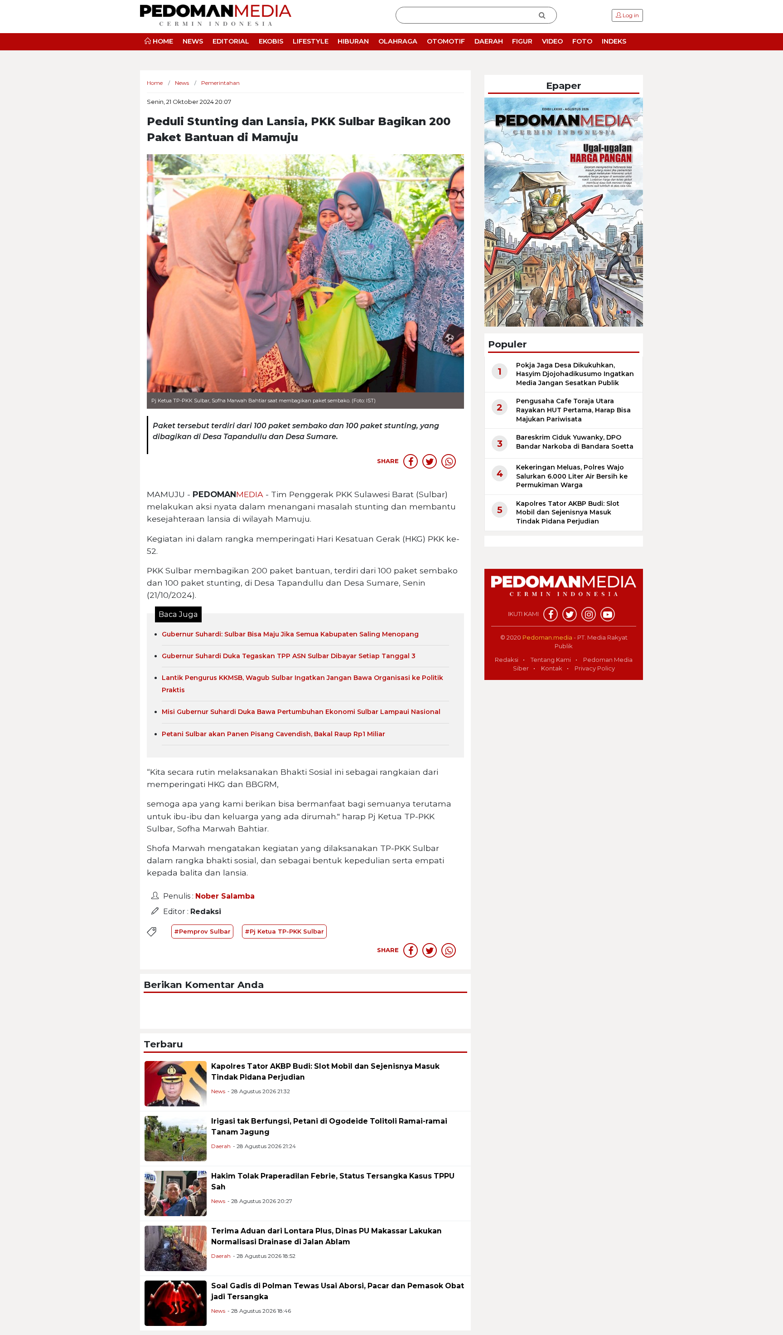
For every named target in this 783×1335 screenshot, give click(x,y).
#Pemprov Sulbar (202, 931)
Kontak (551, 668)
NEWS (193, 41)
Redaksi (506, 659)
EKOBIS (271, 41)
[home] (563, 591)
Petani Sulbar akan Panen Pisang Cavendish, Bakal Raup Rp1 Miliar (273, 734)
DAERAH (488, 41)
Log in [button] (630, 15)
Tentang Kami (551, 659)
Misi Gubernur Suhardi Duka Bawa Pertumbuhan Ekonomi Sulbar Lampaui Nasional (301, 712)
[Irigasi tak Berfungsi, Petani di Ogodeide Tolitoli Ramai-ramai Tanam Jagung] (176, 1138)
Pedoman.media (547, 637)
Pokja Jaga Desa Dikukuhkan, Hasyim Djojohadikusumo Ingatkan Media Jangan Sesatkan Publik (575, 374)
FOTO (582, 41)
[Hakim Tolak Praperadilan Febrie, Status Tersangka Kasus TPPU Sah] (176, 1192)
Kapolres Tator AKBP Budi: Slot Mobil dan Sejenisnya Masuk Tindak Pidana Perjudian (567, 512)
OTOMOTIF (446, 41)
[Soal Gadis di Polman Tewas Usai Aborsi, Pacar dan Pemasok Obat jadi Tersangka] (176, 1302)
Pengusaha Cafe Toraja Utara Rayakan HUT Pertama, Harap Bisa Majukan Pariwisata (573, 410)
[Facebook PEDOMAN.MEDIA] (550, 614)
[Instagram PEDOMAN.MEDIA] (588, 614)
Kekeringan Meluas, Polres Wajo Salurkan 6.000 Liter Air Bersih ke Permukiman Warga (572, 476)
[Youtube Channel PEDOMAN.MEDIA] (607, 614)
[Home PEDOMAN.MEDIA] (215, 14)
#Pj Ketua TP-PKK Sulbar (284, 931)
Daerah (221, 1146)
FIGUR (522, 41)
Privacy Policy (595, 668)
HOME (162, 41)
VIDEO (552, 41)
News (218, 1091)
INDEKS (614, 41)
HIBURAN (353, 41)
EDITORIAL (231, 41)
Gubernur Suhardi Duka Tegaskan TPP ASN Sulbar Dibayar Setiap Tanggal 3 (289, 656)
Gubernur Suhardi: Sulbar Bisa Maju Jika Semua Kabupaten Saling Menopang (290, 634)
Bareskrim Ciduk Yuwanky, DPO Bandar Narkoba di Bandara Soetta (574, 441)
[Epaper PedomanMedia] (563, 211)
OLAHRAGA (397, 41)
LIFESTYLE (311, 41)
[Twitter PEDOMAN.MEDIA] (569, 614)
